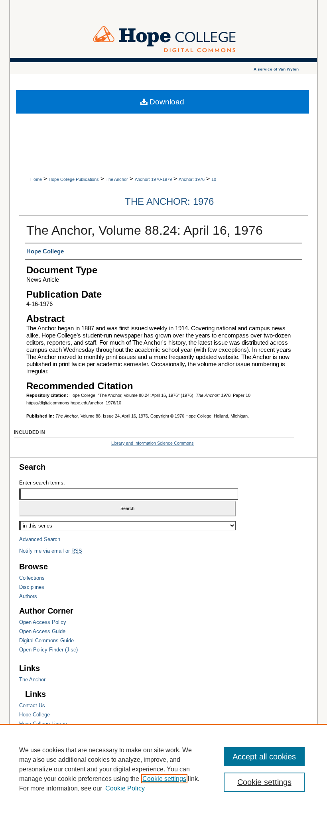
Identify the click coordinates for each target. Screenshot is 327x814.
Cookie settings (164, 778)
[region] (163, 769)
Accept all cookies (264, 756)
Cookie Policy (125, 788)
